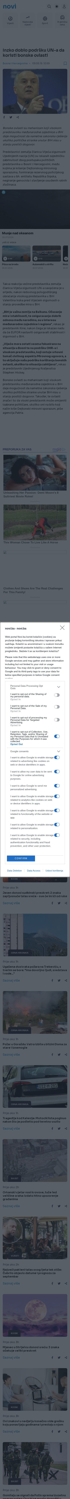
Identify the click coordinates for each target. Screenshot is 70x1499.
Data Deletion (14, 870)
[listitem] (35, 687)
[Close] (63, 629)
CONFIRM (21, 858)
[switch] (57, 695)
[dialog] (35, 749)
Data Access (33, 870)
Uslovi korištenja (54, 870)
